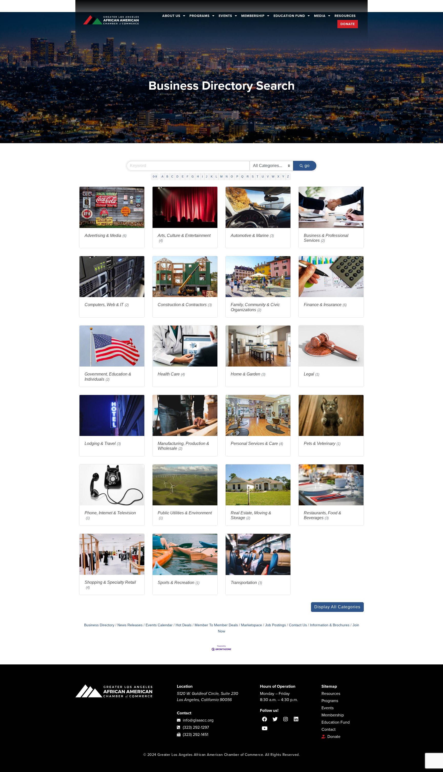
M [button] (221, 176)
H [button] (198, 176)
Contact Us (298, 625)
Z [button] (288, 176)
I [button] (202, 176)
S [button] (253, 176)
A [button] (162, 176)
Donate (347, 24)
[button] (337, 607)
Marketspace (251, 625)
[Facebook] (264, 719)
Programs (199, 16)
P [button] (237, 176)
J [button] (206, 176)
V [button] (268, 176)
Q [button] (242, 176)
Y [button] (283, 176)
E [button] (183, 176)
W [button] (273, 176)
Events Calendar (159, 625)
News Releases (130, 625)
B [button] (167, 176)
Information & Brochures (329, 625)
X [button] (278, 176)
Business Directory (99, 625)
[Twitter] (275, 719)
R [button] (248, 176)
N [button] (227, 176)
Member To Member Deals (216, 625)
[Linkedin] (296, 719)
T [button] (257, 176)
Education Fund (289, 16)
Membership (253, 16)
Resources (345, 16)
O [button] (232, 176)
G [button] (193, 176)
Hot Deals (184, 625)
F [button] (187, 176)
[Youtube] (264, 728)
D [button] (177, 176)
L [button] (216, 176)
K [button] (212, 176)
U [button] (263, 176)
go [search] (307, 165)
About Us (171, 16)
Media (320, 16)
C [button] (172, 176)
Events (225, 16)
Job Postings (275, 625)
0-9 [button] (155, 176)
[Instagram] (285, 719)
